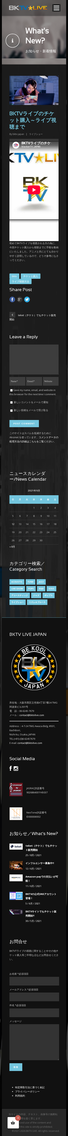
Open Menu (56, 8)
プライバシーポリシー (27, 1091)
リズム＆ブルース (37, 602)
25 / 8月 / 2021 (33, 855)
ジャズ (36, 595)
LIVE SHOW (17, 588)
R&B (41, 588)
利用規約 (20, 1095)
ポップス (48, 595)
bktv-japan (18, 134)
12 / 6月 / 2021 (33, 868)
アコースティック (19, 595)
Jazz (41, 581)
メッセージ (15, 1021)
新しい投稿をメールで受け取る (31, 410)
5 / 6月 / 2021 (33, 903)
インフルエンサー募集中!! (40, 863)
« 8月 (12, 546)
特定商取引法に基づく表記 (30, 1087)
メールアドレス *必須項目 (23, 989)
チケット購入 (30, 276)
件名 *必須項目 (17, 1005)
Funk (30, 581)
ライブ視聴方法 (20, 281)
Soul (51, 588)
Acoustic (16, 581)
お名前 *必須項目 (19, 973)
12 (13, 524)
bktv (14, 276)
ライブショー (36, 134)
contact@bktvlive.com (31, 715)
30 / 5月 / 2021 (33, 921)
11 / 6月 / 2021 (33, 886)
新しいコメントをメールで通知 (31, 402)
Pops (31, 588)
